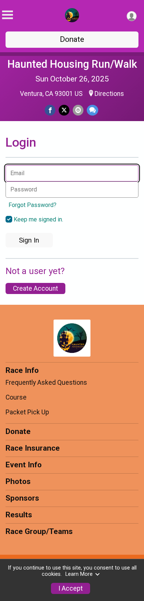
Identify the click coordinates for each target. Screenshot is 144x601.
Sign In (29, 240)
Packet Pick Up (27, 412)
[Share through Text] (92, 110)
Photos (18, 481)
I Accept (70, 588)
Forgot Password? (32, 204)
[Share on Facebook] (50, 110)
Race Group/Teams (39, 531)
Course (16, 397)
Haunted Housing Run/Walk (72, 64)
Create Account (35, 288)
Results (19, 514)
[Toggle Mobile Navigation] (7, 15)
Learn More (79, 574)
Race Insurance (33, 448)
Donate (72, 39)
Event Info (24, 464)
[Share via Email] (78, 110)
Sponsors (22, 498)
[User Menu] (132, 16)
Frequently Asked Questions (46, 382)
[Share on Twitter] (64, 110)
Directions (109, 93)
